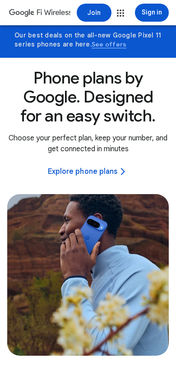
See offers (109, 44)
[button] (120, 13)
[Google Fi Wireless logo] (39, 13)
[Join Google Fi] (94, 12)
